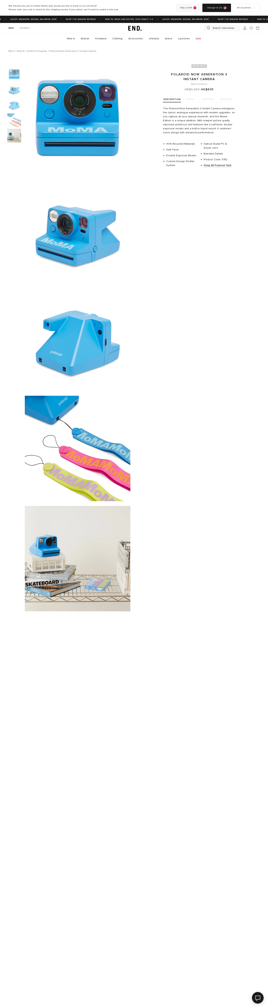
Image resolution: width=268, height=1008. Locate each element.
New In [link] (71, 38)
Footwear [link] (100, 38)
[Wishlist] (251, 28)
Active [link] (168, 38)
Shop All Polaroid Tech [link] (217, 165)
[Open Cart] (257, 28)
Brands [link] (85, 38)
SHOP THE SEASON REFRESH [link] (75, 19)
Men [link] (11, 28)
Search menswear (223, 28)
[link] (134, 28)
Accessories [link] (135, 38)
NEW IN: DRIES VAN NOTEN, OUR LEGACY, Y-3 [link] (124, 19)
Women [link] (25, 28)
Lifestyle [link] (154, 38)
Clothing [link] (117, 38)
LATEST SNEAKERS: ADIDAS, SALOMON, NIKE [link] (28, 19)
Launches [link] (184, 38)
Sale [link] (198, 38)
